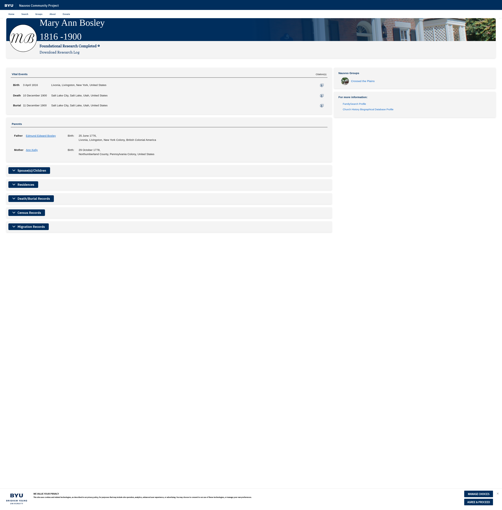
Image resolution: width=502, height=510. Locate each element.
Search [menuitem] (24, 14)
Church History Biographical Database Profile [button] (368, 109)
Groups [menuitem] (38, 14)
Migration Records (31, 227)
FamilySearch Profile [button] (354, 104)
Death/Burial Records (34, 198)
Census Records (29, 213)
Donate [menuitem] (66, 14)
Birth (16, 84)
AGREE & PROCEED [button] (478, 502)
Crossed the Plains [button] (363, 81)
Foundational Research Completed (68, 46)
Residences (26, 184)
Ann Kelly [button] (32, 149)
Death (17, 95)
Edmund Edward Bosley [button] (41, 135)
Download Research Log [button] (60, 52)
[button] (9, 5)
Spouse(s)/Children (32, 170)
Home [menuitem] (11, 14)
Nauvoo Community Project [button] (39, 5)
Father (18, 135)
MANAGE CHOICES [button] (478, 494)
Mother (18, 149)
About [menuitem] (53, 14)
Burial (17, 105)
